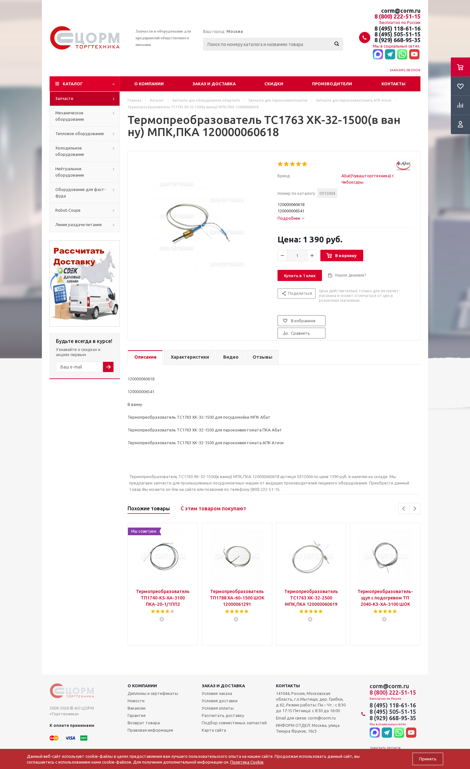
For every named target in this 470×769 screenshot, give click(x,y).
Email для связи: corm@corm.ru (306, 718)
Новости (136, 700)
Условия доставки (220, 700)
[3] (293, 164)
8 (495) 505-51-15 (397, 34)
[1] (281, 164)
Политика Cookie (246, 762)
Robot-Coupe (68, 210)
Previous (404, 508)
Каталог (73, 83)
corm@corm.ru (400, 10)
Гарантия (136, 715)
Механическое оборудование (69, 115)
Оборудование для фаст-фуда (80, 192)
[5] (305, 164)
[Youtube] (414, 54)
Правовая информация (150, 730)
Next (415, 508)
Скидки (273, 83)
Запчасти (64, 98)
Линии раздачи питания (78, 224)
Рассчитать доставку (223, 715)
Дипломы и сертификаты (153, 693)
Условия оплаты (218, 708)
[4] (299, 164)
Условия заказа (217, 693)
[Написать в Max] (378, 54)
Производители (332, 83)
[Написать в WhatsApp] (402, 54)
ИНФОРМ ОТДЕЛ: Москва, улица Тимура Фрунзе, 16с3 (308, 728)
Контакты (393, 83)
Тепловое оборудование (79, 133)
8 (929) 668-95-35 (397, 40)
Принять (427, 759)
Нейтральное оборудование (69, 171)
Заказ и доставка (214, 83)
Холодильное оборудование (69, 151)
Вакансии (136, 708)
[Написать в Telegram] (390, 54)
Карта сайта (214, 730)
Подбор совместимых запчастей (234, 722)
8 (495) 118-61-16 (397, 28)
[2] (287, 164)
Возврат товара (144, 722)
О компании (149, 83)
